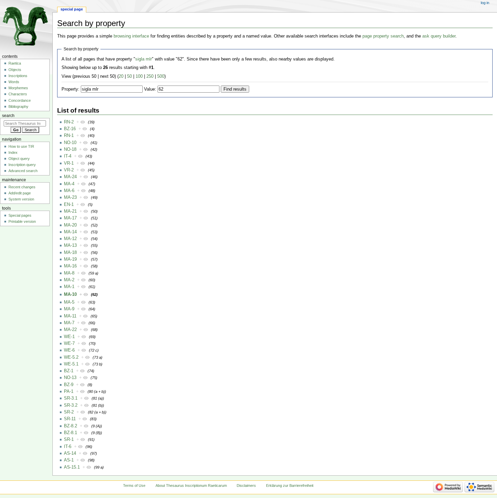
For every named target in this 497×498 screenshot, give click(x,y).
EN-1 (69, 204)
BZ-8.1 (70, 432)
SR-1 (69, 439)
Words (13, 82)
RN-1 (69, 135)
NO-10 (70, 142)
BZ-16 (70, 128)
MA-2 (69, 280)
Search (8, 116)
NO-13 (70, 377)
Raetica (14, 63)
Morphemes (18, 88)
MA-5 (69, 302)
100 (139, 76)
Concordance (19, 100)
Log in (485, 3)
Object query (19, 159)
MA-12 (70, 238)
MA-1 (69, 286)
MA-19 (70, 259)
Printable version (22, 221)
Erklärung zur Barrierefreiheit (289, 485)
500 (160, 76)
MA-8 (69, 273)
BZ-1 (68, 371)
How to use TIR (21, 146)
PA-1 (68, 391)
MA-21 (70, 211)
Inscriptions (17, 76)
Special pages (19, 215)
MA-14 (70, 232)
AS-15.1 (72, 467)
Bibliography (18, 106)
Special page (72, 9)
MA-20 (70, 225)
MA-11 (70, 316)
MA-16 (70, 266)
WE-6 (69, 350)
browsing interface (131, 36)
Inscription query (22, 165)
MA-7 (69, 323)
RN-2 (69, 122)
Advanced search (23, 171)
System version (21, 199)
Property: (70, 89)
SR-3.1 (70, 398)
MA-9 (69, 309)
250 (149, 76)
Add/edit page (19, 193)
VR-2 (69, 170)
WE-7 (69, 343)
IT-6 (67, 446)
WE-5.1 (71, 364)
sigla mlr (143, 59)
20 (121, 76)
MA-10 (70, 294)
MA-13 (70, 245)
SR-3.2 (70, 405)
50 (129, 76)
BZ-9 (68, 384)
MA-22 (70, 329)
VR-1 (69, 163)
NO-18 (70, 149)
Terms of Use (134, 485)
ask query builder (438, 36)
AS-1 (69, 460)
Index (13, 152)
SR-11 (70, 419)
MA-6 (69, 190)
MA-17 (70, 218)
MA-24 (70, 176)
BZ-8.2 (70, 426)
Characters (17, 94)
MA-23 (70, 197)
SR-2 (69, 412)
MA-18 (70, 252)
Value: (150, 89)
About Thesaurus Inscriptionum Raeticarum (191, 485)
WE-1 (69, 336)
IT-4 (67, 156)
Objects (14, 70)
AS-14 (70, 453)
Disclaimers (246, 485)
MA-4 (69, 184)
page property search (383, 36)
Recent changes (22, 187)
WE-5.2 (71, 357)
